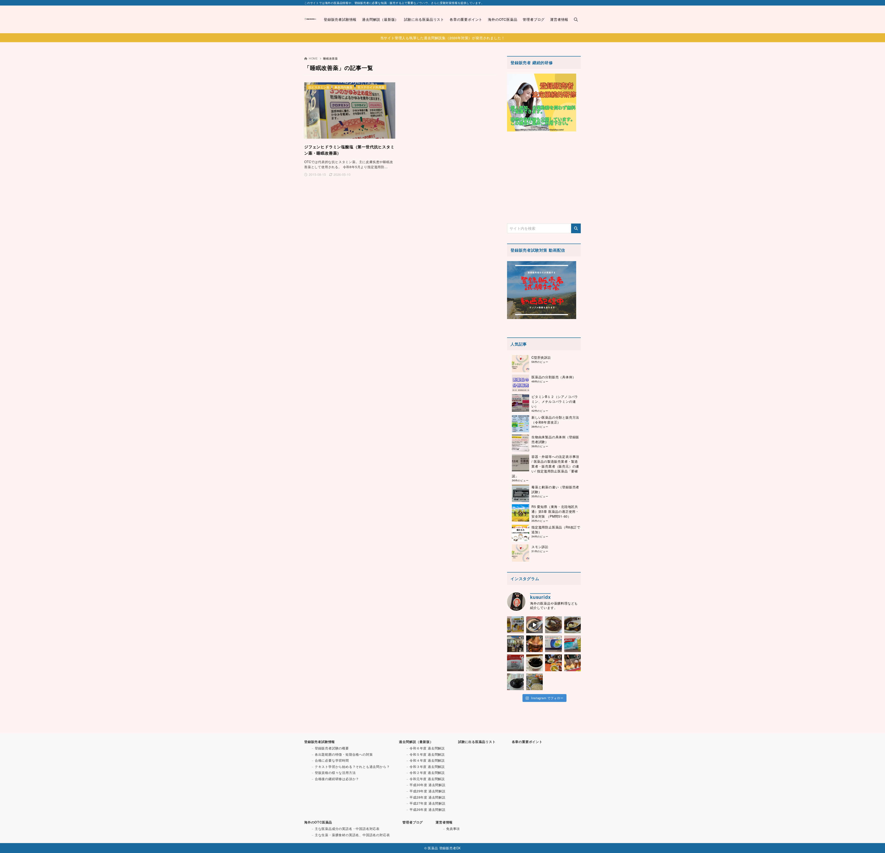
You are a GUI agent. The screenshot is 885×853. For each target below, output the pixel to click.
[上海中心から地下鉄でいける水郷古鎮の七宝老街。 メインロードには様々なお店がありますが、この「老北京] (572, 662)
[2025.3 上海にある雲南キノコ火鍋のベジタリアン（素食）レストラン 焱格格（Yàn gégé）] (534, 643)
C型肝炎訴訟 (541, 357)
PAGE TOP (862, 823)
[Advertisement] (544, 177)
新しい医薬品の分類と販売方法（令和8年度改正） (555, 419)
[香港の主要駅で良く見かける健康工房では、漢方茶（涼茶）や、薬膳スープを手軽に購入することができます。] (515, 643)
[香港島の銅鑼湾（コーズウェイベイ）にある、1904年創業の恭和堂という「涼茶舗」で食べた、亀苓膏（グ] (534, 662)
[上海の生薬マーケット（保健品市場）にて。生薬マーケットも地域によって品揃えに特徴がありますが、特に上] (534, 682)
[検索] (576, 228)
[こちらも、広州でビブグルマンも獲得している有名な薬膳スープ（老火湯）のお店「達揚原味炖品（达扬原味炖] (534, 624)
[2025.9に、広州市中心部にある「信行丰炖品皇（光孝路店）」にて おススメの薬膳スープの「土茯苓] (553, 624)
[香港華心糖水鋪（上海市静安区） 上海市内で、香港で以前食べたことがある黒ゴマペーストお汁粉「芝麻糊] (515, 682)
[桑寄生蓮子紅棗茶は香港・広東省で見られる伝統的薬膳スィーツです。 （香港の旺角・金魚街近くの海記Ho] (572, 624)
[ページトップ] (874, 842)
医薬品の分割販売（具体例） (553, 377)
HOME (313, 58)
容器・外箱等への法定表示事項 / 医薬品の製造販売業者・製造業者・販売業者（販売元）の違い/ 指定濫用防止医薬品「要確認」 (545, 466)
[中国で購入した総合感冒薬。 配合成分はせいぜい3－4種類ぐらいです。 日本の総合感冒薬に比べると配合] (572, 643)
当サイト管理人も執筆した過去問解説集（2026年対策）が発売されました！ (442, 37)
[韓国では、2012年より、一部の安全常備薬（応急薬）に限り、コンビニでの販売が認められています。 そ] (515, 624)
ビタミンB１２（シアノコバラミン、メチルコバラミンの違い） (554, 401)
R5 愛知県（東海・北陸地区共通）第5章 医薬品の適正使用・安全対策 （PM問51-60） (555, 511)
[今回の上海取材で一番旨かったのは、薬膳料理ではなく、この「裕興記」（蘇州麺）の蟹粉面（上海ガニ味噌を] (553, 662)
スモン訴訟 (540, 546)
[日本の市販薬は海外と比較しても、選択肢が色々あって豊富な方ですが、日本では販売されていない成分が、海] (553, 643)
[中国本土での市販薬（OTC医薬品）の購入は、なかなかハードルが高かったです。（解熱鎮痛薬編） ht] (515, 662)
